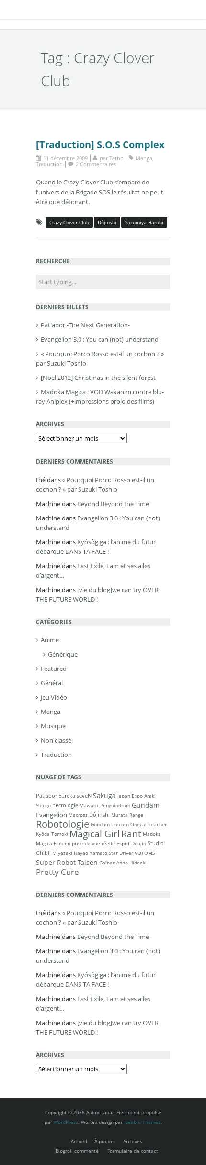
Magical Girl (94, 834)
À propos (104, 1141)
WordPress (66, 1122)
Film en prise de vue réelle (84, 843)
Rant (131, 834)
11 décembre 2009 (65, 158)
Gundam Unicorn (110, 824)
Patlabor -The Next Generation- (85, 325)
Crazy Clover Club (69, 222)
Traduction (49, 164)
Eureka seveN (75, 795)
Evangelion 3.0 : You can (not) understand (100, 339)
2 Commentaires (96, 164)
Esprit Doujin (131, 843)
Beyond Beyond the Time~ (114, 503)
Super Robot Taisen (67, 862)
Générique (63, 654)
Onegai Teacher (148, 824)
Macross (78, 814)
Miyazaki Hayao (70, 853)
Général (52, 683)
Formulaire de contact (132, 1150)
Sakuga (104, 795)
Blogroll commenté (77, 1150)
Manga (144, 158)
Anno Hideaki (131, 862)
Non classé (56, 740)
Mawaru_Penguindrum (105, 805)
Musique (53, 726)
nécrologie (65, 805)
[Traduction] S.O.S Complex (100, 144)
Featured (54, 668)
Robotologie (62, 824)
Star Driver (121, 853)
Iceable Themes (142, 1122)
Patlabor (46, 795)
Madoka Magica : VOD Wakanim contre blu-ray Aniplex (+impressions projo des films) (100, 397)
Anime (50, 640)
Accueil (79, 1141)
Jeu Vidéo (54, 697)
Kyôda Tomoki (52, 834)
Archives (132, 1141)
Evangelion (51, 814)
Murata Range (127, 814)
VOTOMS (145, 853)
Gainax (107, 862)
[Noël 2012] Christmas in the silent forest (98, 377)
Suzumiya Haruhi (144, 222)
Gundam (146, 804)
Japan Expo (130, 795)
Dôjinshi (107, 222)
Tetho (116, 158)
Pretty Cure (57, 871)
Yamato (98, 853)
